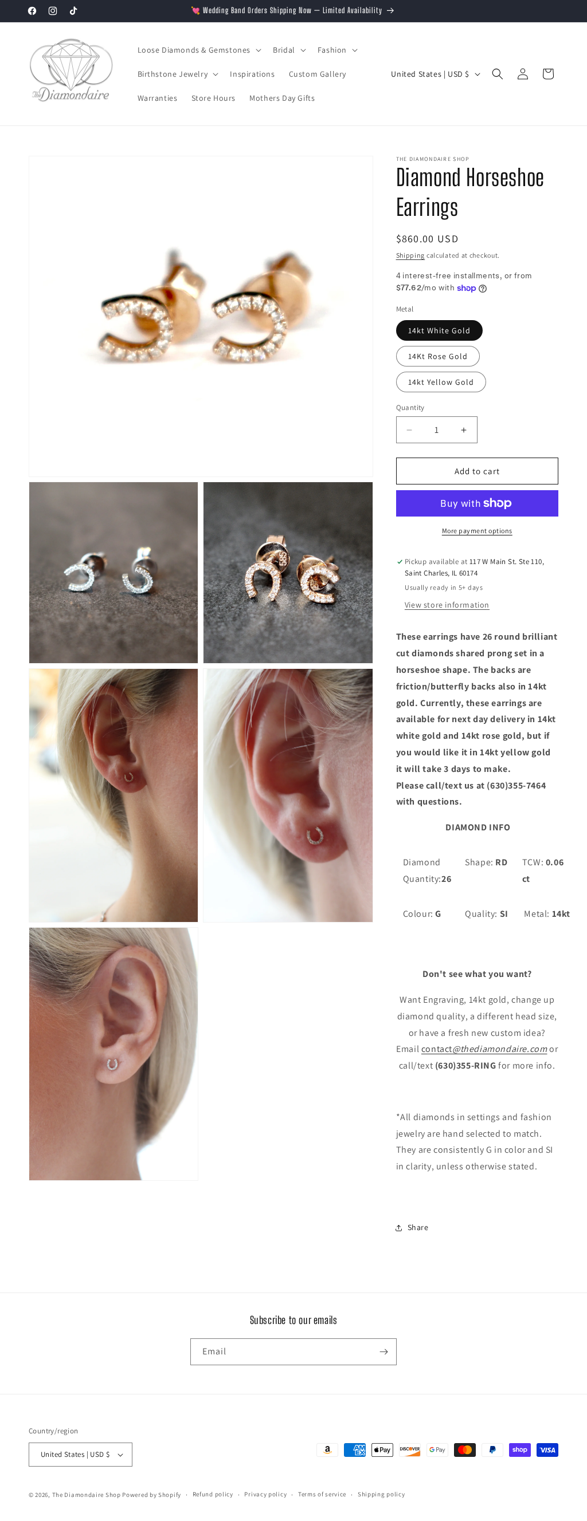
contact (484, 1049)
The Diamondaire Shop (86, 1495)
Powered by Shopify (151, 1495)
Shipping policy (381, 1494)
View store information (447, 605)
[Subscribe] (383, 1351)
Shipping (410, 255)
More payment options (477, 530)
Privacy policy (265, 1494)
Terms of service (322, 1494)
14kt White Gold (439, 330)
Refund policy (213, 1494)
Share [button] (418, 1227)
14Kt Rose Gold (438, 356)
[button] (199, 50)
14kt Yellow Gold (441, 382)
